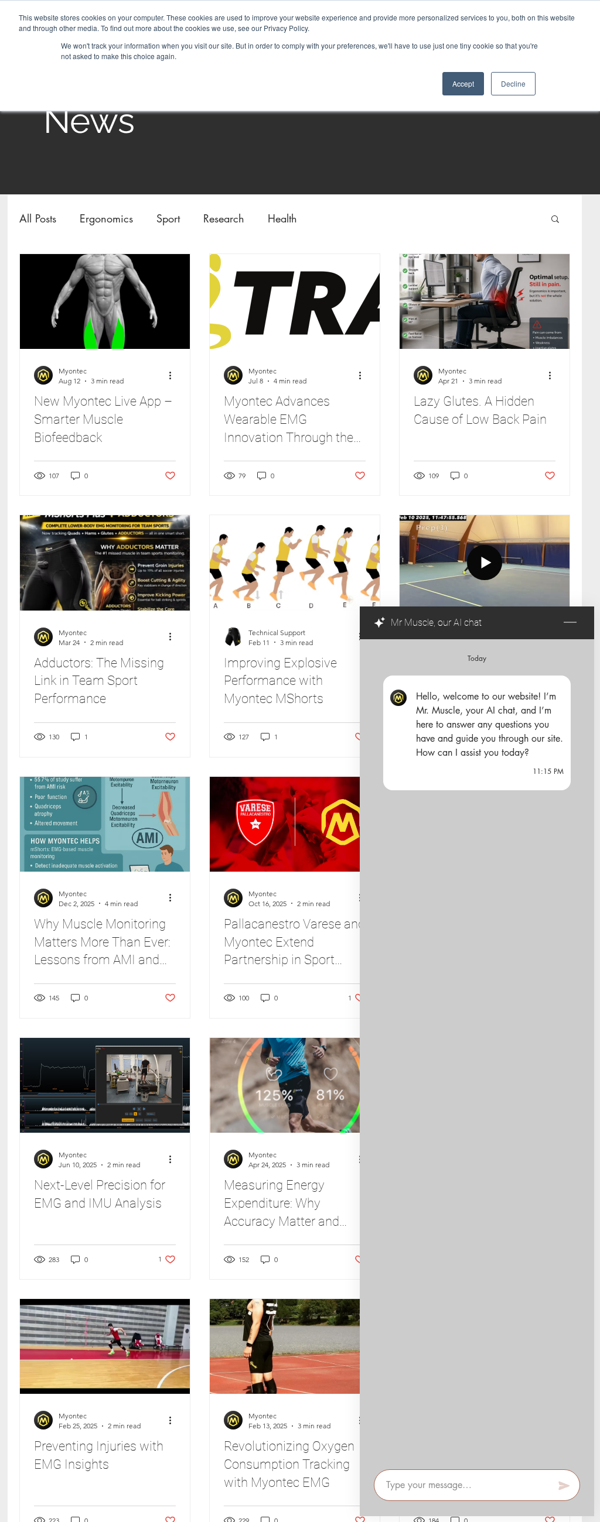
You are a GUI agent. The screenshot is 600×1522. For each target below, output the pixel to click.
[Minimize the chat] (570, 622)
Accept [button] (463, 83)
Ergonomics (106, 218)
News (89, 120)
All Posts (37, 218)
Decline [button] (513, 83)
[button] (555, 220)
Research (223, 218)
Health (282, 218)
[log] (477, 1050)
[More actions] (174, 375)
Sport (168, 218)
